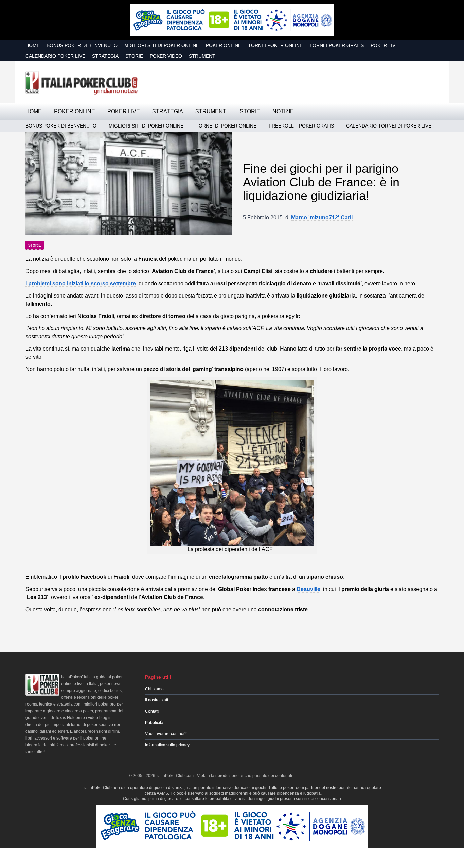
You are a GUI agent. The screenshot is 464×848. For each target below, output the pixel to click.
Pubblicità (154, 722)
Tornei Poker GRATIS (336, 45)
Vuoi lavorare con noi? (166, 733)
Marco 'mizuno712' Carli (322, 217)
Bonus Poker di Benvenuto (82, 45)
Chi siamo (154, 688)
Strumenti (203, 56)
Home (32, 45)
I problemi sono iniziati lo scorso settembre (80, 283)
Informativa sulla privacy (167, 745)
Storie (134, 56)
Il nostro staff (156, 700)
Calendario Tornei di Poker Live (388, 126)
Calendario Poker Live (55, 56)
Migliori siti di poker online (161, 45)
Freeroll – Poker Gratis (301, 126)
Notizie (283, 111)
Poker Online (223, 45)
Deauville (308, 589)
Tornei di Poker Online (226, 126)
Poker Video (166, 56)
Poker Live (384, 45)
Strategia (105, 56)
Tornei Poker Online (275, 45)
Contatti (152, 711)
